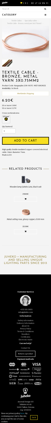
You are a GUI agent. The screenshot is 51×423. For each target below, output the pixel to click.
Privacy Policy (25, 329)
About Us (25, 326)
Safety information (25, 320)
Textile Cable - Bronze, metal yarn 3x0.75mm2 (24, 23)
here (22, 413)
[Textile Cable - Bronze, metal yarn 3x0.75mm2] (25, 42)
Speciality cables (31, 21)
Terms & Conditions (25, 331)
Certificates (25, 337)
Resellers (25, 334)
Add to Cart (25, 140)
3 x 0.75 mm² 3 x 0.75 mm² (6, 119)
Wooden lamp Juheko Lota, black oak (25, 187)
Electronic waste (25, 340)
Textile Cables (16, 21)
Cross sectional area (10, 113)
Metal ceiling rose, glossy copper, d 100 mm (25, 219)
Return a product (25, 354)
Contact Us (25, 348)
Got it (34, 417)
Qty (3, 127)
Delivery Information (25, 323)
